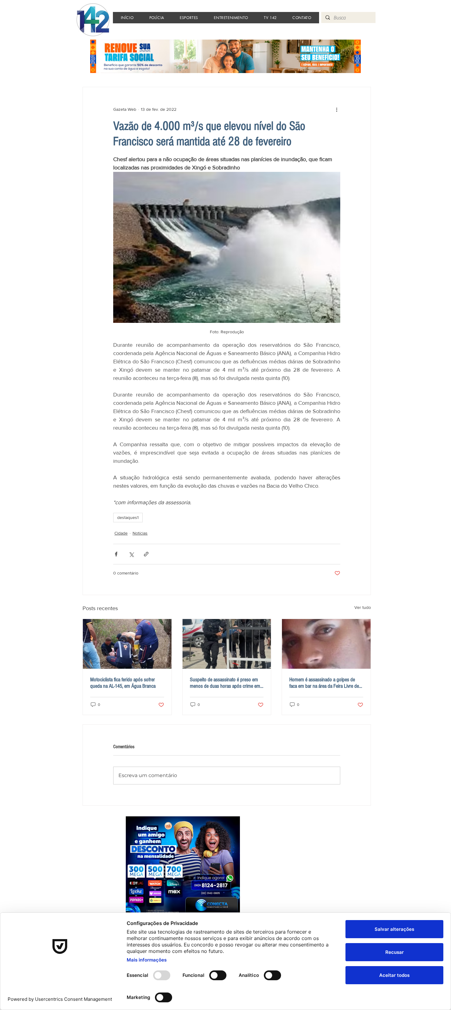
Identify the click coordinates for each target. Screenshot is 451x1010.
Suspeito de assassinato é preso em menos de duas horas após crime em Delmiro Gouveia (225, 682)
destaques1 (128, 517)
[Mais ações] (336, 109)
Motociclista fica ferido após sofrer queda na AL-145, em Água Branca (123, 682)
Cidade (121, 533)
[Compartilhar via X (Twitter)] (131, 554)
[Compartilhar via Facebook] (116, 554)
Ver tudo (362, 607)
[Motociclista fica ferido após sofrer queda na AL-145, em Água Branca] (127, 644)
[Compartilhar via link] (146, 554)
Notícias (140, 533)
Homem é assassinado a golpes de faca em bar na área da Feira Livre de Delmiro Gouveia (324, 682)
